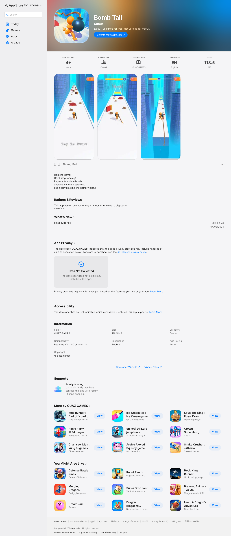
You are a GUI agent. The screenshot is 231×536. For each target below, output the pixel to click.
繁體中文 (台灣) (192, 521)
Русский (103, 521)
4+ (171, 344)
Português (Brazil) (160, 521)
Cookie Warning (108, 532)
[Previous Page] (50, 432)
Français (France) (131, 521)
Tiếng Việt (176, 521)
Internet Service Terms (64, 532)
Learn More (156, 291)
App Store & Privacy (88, 532)
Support (123, 532)
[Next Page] (227, 432)
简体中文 (115, 521)
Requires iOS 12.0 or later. (68, 344)
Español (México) (78, 521)
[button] (23, 24)
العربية (92, 521)
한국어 (145, 521)
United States (60, 521)
